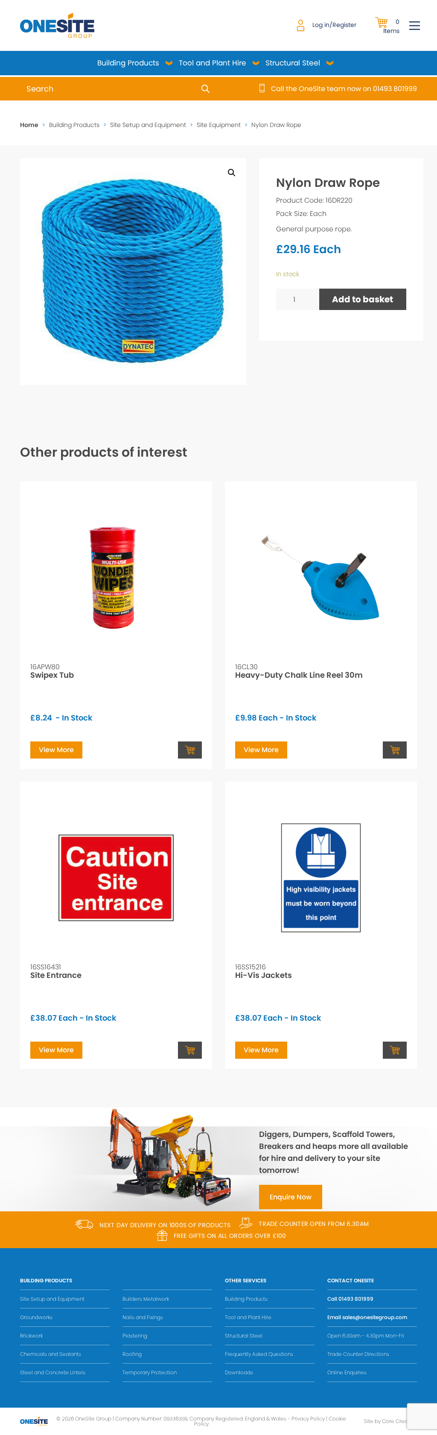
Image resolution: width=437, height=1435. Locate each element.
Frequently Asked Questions (259, 1354)
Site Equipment (219, 125)
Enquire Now (291, 1197)
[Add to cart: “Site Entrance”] (190, 1050)
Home (29, 125)
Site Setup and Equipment (148, 125)
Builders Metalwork (145, 1298)
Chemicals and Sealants (50, 1354)
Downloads (239, 1372)
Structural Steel (292, 63)
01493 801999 (355, 1298)
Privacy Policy (308, 1418)
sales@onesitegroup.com (374, 1317)
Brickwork (31, 1335)
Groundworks (36, 1317)
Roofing (132, 1354)
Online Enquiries (347, 1372)
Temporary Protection (149, 1372)
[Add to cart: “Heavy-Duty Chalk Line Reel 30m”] (395, 750)
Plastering (134, 1335)
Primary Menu (414, 25)
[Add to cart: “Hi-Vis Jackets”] (395, 1050)
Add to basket (362, 299)
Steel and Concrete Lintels (52, 1372)
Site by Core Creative (390, 1421)
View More (56, 750)
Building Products (128, 63)
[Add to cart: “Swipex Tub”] (190, 750)
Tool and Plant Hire (212, 63)
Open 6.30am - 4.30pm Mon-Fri (365, 1335)
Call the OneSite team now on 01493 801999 (344, 89)
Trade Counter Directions (358, 1354)
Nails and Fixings (142, 1317)
